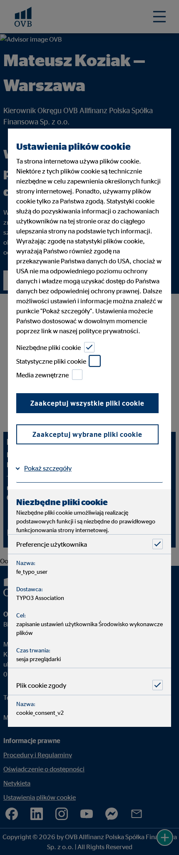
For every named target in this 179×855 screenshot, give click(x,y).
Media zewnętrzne (42, 374)
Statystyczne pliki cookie (51, 360)
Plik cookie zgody (41, 685)
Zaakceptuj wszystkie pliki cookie (87, 403)
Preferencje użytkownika (51, 544)
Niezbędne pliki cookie (48, 347)
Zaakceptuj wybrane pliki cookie (87, 434)
